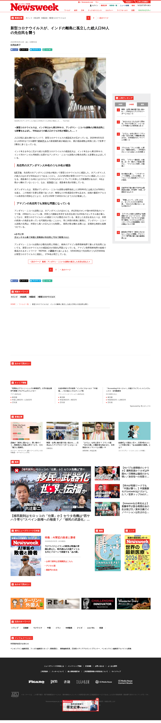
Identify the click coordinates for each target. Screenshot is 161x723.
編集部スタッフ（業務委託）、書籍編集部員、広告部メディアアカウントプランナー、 (69, 649)
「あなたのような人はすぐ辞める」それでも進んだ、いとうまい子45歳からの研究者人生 (133, 124)
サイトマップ (116, 671)
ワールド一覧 (24, 304)
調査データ (55, 251)
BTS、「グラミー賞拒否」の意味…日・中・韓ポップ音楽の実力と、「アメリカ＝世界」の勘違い (133, 163)
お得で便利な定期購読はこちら (59, 561)
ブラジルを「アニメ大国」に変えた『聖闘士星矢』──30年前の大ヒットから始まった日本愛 (133, 150)
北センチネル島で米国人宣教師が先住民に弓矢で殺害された (41, 237)
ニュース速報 (124, 5)
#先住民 (37, 18)
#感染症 (44, 18)
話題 (133, 10)
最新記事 (104, 5)
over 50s (91, 628)
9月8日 (50, 182)
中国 (49, 628)
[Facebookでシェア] (14, 49)
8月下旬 (18, 173)
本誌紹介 (129, 2)
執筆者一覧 (113, 5)
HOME (13, 304)
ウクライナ (37, 628)
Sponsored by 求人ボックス (140, 406)
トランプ (14, 628)
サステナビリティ (144, 10)
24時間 (131, 104)
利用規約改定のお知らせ (20, 644)
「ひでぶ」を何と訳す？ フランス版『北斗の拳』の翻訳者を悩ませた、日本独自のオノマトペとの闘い (133, 137)
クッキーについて (58, 671)
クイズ (79, 628)
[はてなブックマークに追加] (35, 49)
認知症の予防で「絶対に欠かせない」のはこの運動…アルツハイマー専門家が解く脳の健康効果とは (133, 235)
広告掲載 (88, 666)
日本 (82, 10)
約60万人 (42, 141)
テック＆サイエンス (95, 10)
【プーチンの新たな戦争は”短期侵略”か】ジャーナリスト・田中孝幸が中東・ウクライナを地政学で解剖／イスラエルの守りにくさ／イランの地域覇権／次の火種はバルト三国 (133, 219)
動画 (133, 5)
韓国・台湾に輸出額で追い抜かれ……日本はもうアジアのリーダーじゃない (133, 111)
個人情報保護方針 (74, 671)
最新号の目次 (52, 570)
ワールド (67, 10)
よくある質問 (112, 666)
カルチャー (109, 10)
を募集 (128, 649)
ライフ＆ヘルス (122, 10)
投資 (101, 628)
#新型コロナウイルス (57, 18)
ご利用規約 (44, 671)
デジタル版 (51, 566)
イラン (58, 628)
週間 (142, 104)
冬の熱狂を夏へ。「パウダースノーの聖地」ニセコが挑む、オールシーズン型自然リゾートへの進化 (133, 177)
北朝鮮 (26, 628)
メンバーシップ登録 (74, 666)
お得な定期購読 (142, 2)
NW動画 (69, 628)
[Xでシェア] (23, 49)
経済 (75, 10)
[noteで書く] (47, 49)
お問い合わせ (99, 666)
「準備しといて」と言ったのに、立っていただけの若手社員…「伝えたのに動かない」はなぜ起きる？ (133, 203)
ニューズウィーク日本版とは (54, 666)
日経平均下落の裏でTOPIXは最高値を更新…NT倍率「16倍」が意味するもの (133, 190)
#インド (29, 18)
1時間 (120, 104)
